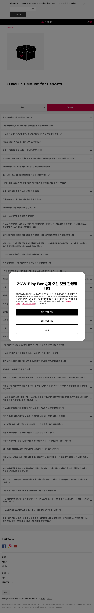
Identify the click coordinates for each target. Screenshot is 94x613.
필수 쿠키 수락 (47, 321)
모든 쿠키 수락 (47, 312)
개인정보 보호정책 (28, 304)
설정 (47, 330)
